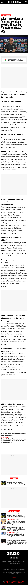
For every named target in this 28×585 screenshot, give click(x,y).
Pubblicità (4, 562)
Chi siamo (24, 562)
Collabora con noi (17, 562)
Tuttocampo (15, 582)
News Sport (8, 581)
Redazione (9, 32)
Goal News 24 (22, 581)
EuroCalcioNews (15, 581)
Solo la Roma (21, 582)
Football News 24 (8, 582)
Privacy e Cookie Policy (14, 563)
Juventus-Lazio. (7, 97)
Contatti (9, 562)
